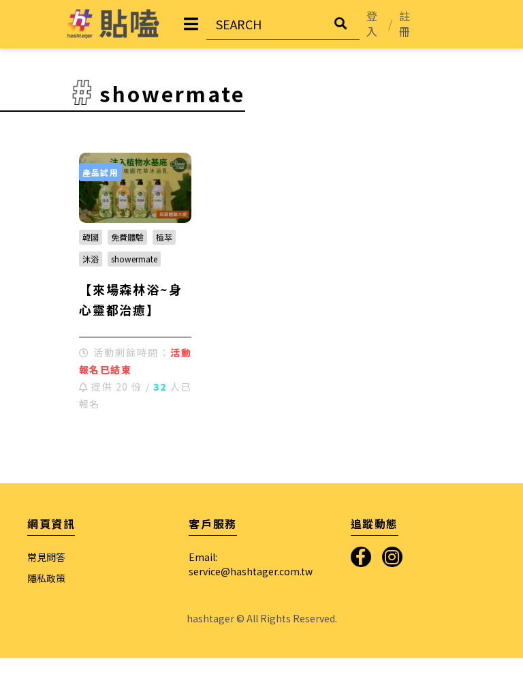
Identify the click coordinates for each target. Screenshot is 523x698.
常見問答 (46, 557)
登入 (371, 23)
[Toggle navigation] (191, 23)
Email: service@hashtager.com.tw (251, 564)
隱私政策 (46, 578)
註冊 (404, 23)
